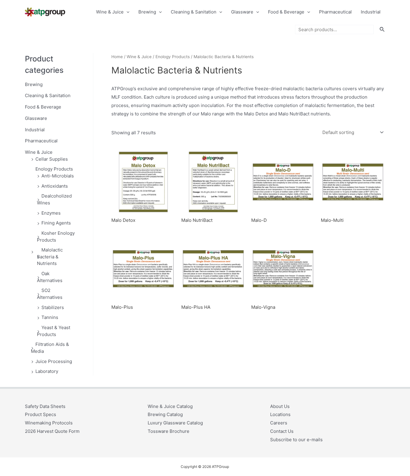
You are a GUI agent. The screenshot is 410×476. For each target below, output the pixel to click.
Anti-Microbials (57, 176)
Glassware (242, 12)
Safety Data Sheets (45, 406)
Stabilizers (52, 307)
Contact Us (282, 431)
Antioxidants (54, 186)
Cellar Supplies (51, 159)
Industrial (371, 12)
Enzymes (51, 213)
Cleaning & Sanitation (193, 12)
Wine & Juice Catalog (170, 406)
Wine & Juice (110, 12)
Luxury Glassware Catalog (175, 423)
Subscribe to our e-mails (296, 439)
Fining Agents (56, 223)
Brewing (147, 12)
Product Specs (40, 414)
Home (117, 56)
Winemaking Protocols (49, 423)
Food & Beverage (286, 12)
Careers (278, 423)
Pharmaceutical (335, 12)
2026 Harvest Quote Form (52, 431)
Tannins (49, 317)
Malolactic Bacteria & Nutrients (50, 256)
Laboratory (46, 371)
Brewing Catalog (165, 414)
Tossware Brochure (168, 431)
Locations (280, 414)
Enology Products (54, 169)
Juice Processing (53, 361)
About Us (280, 406)
